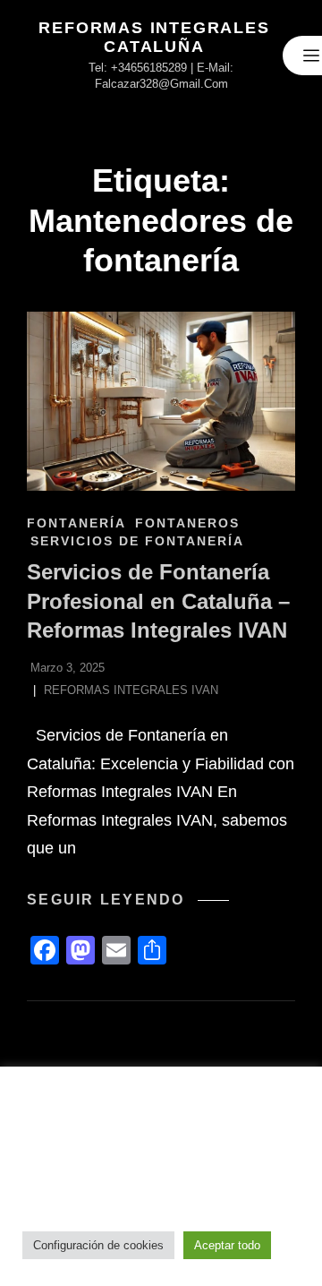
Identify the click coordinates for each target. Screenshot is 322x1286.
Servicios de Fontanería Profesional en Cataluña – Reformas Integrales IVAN (158, 601)
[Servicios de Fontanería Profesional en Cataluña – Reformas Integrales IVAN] (161, 401)
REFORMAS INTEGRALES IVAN (131, 690)
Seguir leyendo (128, 900)
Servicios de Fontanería (137, 541)
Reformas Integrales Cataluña (153, 37)
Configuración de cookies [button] (98, 1245)
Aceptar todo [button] (227, 1245)
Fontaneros (187, 523)
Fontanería (76, 523)
